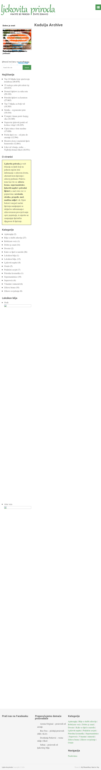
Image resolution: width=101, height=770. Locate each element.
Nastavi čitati (23, 63)
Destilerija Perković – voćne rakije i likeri (50, 739)
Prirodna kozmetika (12, 273)
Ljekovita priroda (7, 767)
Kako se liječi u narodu (13, 251)
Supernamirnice (10, 276)
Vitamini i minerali (12, 283)
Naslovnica (72, 755)
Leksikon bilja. (10, 259)
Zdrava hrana (9, 287)
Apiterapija (8, 234)
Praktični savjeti (10, 269)
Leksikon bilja (10, 255)
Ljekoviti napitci (11, 262)
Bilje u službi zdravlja (13, 237)
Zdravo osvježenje (11, 291)
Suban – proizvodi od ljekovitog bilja (47, 746)
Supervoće (8, 280)
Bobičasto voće (10, 241)
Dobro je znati (10, 244)
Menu (98, 7)
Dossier (7, 248)
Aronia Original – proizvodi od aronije (51, 725)
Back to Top (95, 767)
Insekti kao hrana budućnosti (16, 30)
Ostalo (7, 266)
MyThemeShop (86, 767)
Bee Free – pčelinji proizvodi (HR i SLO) (50, 732)
